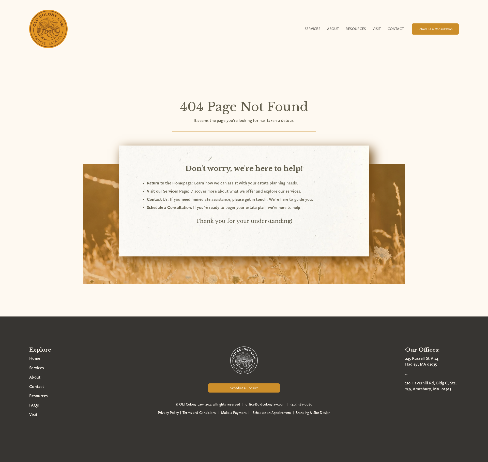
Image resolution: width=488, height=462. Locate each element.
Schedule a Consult (244, 388)
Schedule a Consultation (435, 29)
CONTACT (396, 29)
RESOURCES (356, 29)
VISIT (377, 29)
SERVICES (312, 29)
